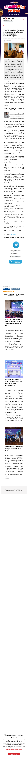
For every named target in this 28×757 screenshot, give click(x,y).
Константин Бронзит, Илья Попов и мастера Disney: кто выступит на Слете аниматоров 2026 (13, 382)
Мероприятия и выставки (9, 25)
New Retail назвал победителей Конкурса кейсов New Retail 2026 (14, 449)
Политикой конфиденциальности (14, 749)
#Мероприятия (6, 286)
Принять (14, 754)
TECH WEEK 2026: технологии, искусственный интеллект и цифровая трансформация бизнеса (13, 322)
